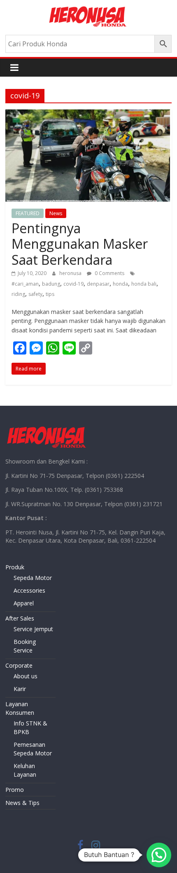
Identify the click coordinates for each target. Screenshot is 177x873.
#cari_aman (25, 283)
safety (35, 294)
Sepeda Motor (33, 578)
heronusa (71, 273)
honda (120, 283)
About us (25, 676)
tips (50, 294)
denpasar (98, 283)
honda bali (143, 283)
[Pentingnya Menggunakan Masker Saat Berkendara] (88, 114)
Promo (14, 789)
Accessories (29, 590)
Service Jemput (33, 629)
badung (51, 283)
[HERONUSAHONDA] (46, 428)
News (55, 213)
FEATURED (28, 213)
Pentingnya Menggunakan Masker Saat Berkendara (80, 243)
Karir (20, 689)
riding (18, 294)
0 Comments (108, 273)
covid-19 (73, 283)
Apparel (24, 603)
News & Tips (22, 803)
